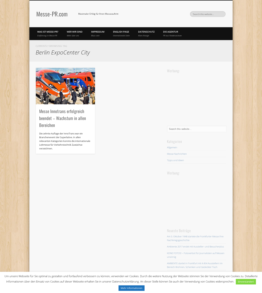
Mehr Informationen (131, 288)
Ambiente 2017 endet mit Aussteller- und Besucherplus (195, 246)
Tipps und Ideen (175, 160)
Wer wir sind (75, 33)
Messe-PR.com (52, 14)
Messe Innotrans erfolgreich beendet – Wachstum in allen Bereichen (62, 118)
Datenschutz (146, 33)
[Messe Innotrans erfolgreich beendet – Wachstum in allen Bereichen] (65, 86)
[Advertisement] (193, 96)
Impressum (97, 33)
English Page (121, 33)
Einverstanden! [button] (246, 281)
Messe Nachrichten (177, 153)
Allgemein (172, 147)
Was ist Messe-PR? (47, 33)
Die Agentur (172, 33)
